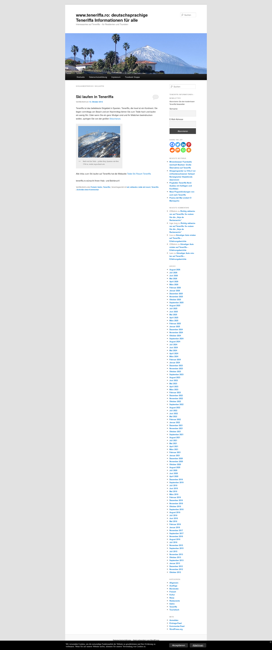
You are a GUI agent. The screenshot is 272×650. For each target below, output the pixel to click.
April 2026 (173, 281)
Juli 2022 (173, 410)
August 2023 (174, 377)
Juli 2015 (173, 551)
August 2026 (174, 269)
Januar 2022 (174, 422)
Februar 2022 (175, 419)
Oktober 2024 (175, 335)
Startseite (81, 77)
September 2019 (176, 482)
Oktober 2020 (175, 464)
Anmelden (173, 620)
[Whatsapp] (183, 150)
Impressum (116, 77)
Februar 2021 (175, 452)
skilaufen (134, 187)
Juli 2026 (173, 272)
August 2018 (174, 512)
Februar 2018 (175, 524)
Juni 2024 (173, 347)
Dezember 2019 (176, 479)
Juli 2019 (173, 485)
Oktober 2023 (175, 371)
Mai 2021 (173, 443)
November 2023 (176, 368)
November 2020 (176, 461)
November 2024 (176, 332)
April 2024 (173, 353)
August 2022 (174, 407)
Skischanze (115, 118)
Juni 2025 (173, 311)
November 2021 (176, 428)
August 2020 (174, 467)
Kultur (172, 594)
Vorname (173, 108)
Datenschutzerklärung (98, 77)
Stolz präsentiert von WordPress (146, 640)
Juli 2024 (173, 344)
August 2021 (174, 437)
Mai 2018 (173, 521)
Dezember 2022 (176, 395)
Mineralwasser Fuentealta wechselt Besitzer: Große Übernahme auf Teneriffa (180, 164)
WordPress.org (176, 629)
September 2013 (176, 560)
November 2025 (176, 296)
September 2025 (176, 302)
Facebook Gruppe (132, 77)
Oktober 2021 (175, 431)
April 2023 (173, 386)
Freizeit (94, 187)
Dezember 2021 (176, 425)
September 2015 (176, 548)
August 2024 (174, 341)
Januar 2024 (174, 362)
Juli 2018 (173, 515)
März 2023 (173, 389)
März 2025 (173, 320)
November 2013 (176, 554)
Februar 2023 (175, 392)
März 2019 (173, 494)
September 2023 (176, 374)
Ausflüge (173, 585)
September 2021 (176, 434)
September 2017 (176, 533)
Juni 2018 (173, 518)
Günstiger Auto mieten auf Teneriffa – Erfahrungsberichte (181, 247)
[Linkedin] (183, 144)
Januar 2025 (174, 326)
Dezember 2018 (176, 500)
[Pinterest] (188, 144)
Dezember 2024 (176, 329)
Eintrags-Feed (175, 623)
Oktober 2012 (175, 572)
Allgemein (173, 582)
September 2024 (176, 338)
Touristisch (174, 609)
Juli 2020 (173, 470)
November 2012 (176, 569)
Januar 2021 (174, 455)
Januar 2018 (174, 527)
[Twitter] (177, 144)
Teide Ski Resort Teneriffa (139, 173)
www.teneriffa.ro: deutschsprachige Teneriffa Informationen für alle (112, 17)
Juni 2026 (173, 275)
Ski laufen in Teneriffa (94, 96)
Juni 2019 (173, 488)
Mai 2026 (173, 278)
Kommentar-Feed (176, 626)
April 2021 (173, 446)
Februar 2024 (175, 359)
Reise (171, 597)
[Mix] (177, 150)
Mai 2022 (173, 416)
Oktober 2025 (175, 299)
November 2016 (176, 536)
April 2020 (173, 476)
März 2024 (173, 356)
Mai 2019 (173, 491)
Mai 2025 (173, 314)
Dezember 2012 (176, 566)
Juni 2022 (173, 413)
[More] (188, 150)
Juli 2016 (173, 542)
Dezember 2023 (176, 365)
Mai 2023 (173, 383)
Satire (99, 187)
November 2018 (176, 503)
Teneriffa (106, 187)
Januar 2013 (174, 563)
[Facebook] (172, 144)
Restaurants (174, 600)
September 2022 (176, 404)
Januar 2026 (174, 290)
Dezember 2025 (176, 293)
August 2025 (174, 305)
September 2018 (176, 509)
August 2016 (174, 539)
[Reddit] (172, 150)
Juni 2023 (173, 380)
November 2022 (176, 398)
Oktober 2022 (175, 401)
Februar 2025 (175, 323)
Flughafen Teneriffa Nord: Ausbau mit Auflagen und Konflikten (180, 185)
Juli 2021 (173, 440)
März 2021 (173, 449)
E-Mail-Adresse (176, 119)
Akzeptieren (178, 645)
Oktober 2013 (175, 557)
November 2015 (176, 545)
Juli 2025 (173, 308)
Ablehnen (198, 645)
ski (128, 187)
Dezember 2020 (176, 458)
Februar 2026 (175, 287)
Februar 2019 (175, 497)
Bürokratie (173, 588)
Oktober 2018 (175, 506)
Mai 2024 (173, 350)
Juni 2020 (173, 473)
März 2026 (173, 284)
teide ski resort (144, 187)
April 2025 (173, 317)
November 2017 (176, 530)
